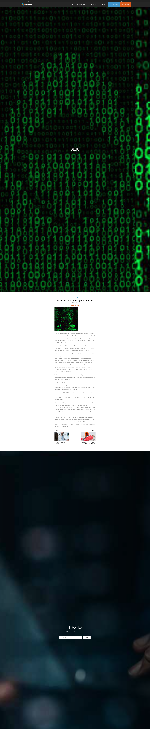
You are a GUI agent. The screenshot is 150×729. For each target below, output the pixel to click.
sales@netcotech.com (126, 1)
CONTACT (98, 4)
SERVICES (74, 4)
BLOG (103, 4)
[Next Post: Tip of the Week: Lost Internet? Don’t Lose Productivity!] (88, 436)
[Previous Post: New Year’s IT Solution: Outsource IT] (61, 436)
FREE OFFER (91, 4)
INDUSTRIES (82, 4)
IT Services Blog (75, 305)
